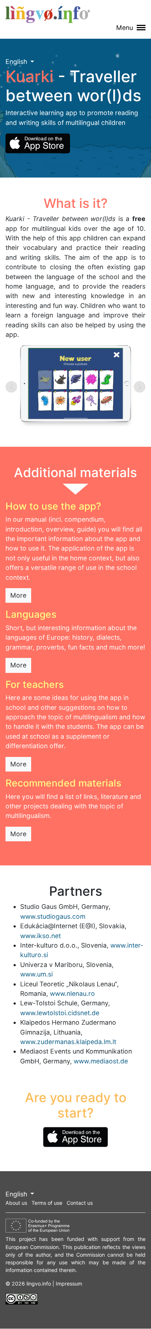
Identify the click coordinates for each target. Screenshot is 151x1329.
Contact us (80, 1203)
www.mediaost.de (101, 1061)
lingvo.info (47, 14)
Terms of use (47, 1203)
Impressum (69, 1283)
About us (16, 1203)
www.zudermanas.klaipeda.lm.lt (68, 1042)
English (17, 61)
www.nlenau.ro (72, 993)
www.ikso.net (40, 936)
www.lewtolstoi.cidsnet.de (59, 1013)
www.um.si (36, 974)
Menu (125, 27)
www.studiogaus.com (52, 916)
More (18, 595)
